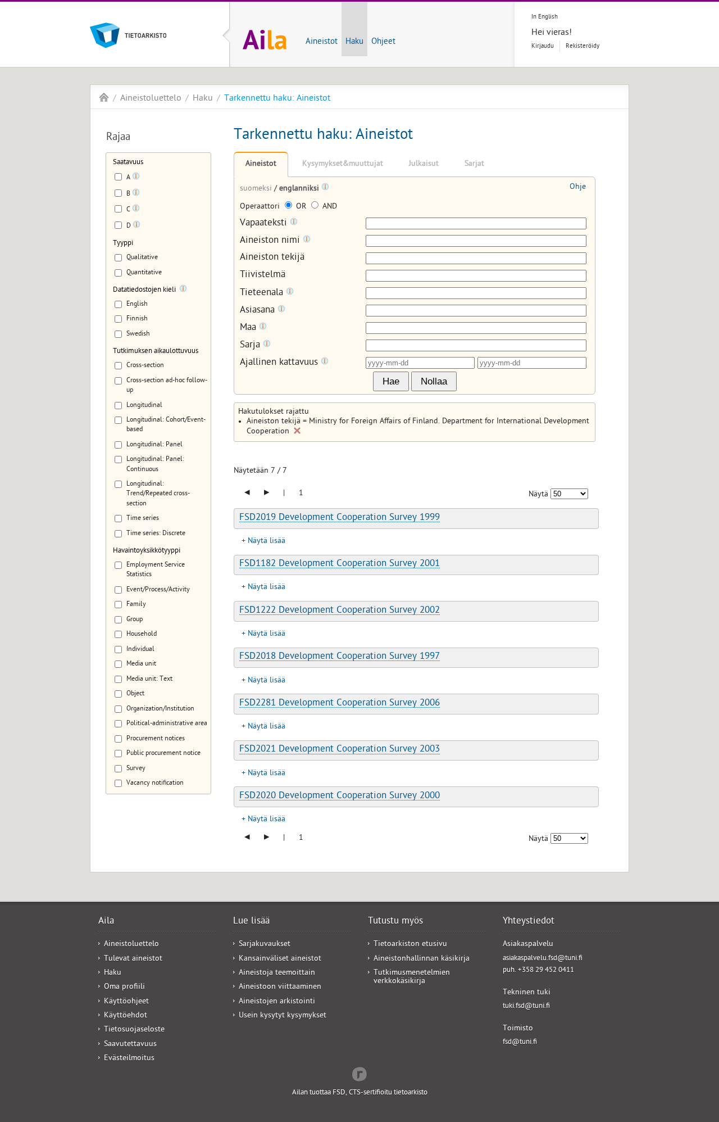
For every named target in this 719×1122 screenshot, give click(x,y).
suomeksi (257, 189)
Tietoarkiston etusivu (410, 944)
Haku (354, 42)
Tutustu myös (395, 922)
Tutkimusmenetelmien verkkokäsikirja (412, 978)
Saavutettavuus (130, 1044)
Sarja (251, 345)
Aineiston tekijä (272, 258)
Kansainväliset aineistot (280, 959)
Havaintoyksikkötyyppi (146, 551)
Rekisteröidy (582, 46)
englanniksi (300, 189)
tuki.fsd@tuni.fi (526, 1006)
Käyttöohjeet (126, 1002)
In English (544, 17)
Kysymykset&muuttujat (342, 164)
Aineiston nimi (271, 241)
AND (328, 207)
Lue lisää (251, 922)
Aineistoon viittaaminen (280, 987)
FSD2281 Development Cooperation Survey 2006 (339, 703)
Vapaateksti (265, 223)
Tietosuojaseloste (134, 1030)
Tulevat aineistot (133, 959)
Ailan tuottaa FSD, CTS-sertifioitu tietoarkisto (359, 1093)
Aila (104, 97)
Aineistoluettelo (150, 99)
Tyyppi (123, 243)
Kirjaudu (542, 46)
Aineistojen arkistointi (277, 1002)
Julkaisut (424, 164)
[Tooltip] (136, 178)
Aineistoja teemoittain (277, 973)
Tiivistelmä (262, 275)
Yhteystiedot (528, 922)
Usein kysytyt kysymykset (282, 1016)
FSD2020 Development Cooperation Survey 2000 (339, 796)
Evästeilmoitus (129, 1059)
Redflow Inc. (359, 1073)
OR (301, 207)
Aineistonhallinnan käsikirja (422, 959)
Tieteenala (263, 293)
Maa (249, 328)
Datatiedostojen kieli (144, 290)
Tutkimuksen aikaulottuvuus (155, 351)
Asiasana (258, 310)
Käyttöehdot (125, 1016)
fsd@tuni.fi (520, 1042)
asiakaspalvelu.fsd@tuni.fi (543, 958)
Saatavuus (128, 163)
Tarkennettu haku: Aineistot (277, 99)
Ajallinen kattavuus (280, 363)
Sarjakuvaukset (264, 944)
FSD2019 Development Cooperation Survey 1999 (339, 518)
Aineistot (322, 42)
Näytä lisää (266, 541)
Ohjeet (383, 42)
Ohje (578, 187)
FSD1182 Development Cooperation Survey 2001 (339, 564)
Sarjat (474, 164)
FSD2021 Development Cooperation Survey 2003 (339, 749)
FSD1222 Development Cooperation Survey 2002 (339, 611)
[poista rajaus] (297, 430)
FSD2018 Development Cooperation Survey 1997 (339, 657)
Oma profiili (124, 987)
